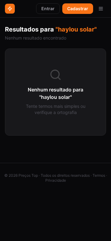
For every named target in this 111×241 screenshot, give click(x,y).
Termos (98, 175)
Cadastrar (77, 8)
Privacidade (55, 180)
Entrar (48, 8)
